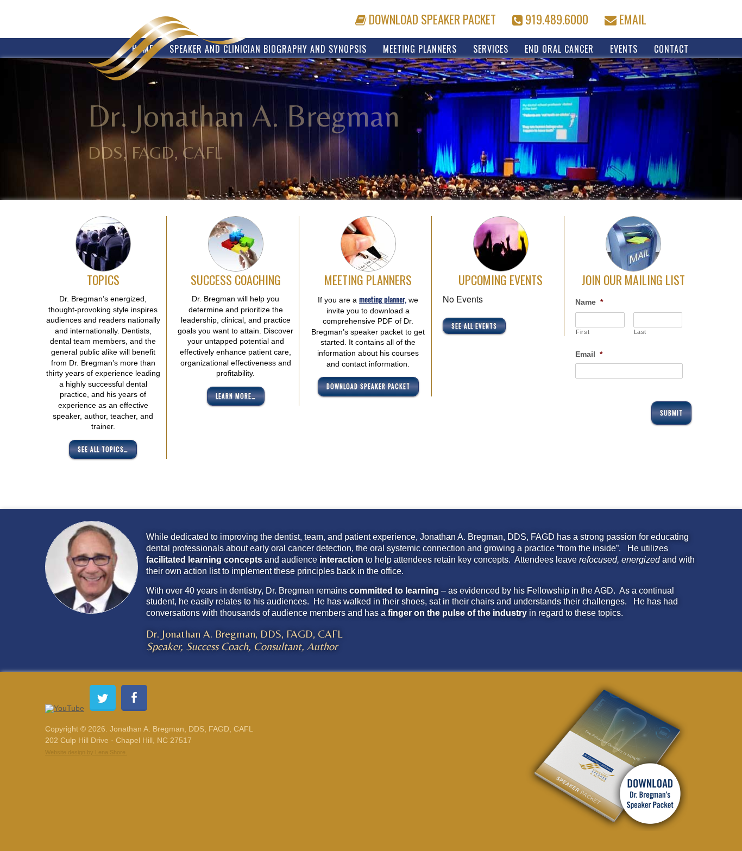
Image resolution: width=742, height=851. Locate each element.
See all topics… (103, 449)
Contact (671, 48)
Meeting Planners (420, 48)
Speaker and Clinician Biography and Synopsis (268, 48)
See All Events (474, 326)
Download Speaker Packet (431, 17)
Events (624, 48)
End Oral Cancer (559, 48)
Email (631, 17)
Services (490, 48)
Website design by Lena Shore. (86, 752)
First (582, 332)
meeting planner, (382, 299)
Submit (671, 412)
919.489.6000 (555, 17)
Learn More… (236, 396)
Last (640, 332)
